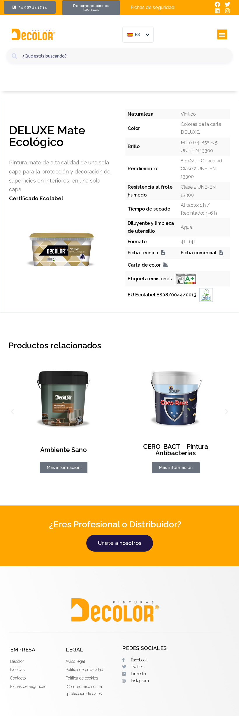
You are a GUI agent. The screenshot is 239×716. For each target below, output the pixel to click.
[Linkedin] (217, 11)
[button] (222, 34)
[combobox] (119, 55)
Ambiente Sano (63, 449)
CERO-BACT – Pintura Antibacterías (175, 450)
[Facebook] (217, 4)
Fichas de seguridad (152, 7)
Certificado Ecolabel (36, 198)
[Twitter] (227, 4)
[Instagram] (227, 11)
